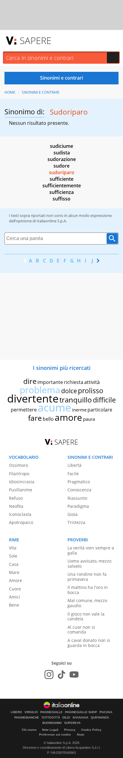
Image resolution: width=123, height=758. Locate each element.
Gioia (72, 514)
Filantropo (19, 473)
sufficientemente (61, 185)
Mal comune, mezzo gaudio (87, 603)
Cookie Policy (91, 729)
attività (92, 382)
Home (9, 92)
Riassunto (77, 498)
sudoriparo (61, 172)
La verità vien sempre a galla (90, 550)
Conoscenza (79, 490)
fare (35, 418)
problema (40, 390)
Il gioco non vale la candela (85, 616)
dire (29, 381)
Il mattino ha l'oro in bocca (87, 589)
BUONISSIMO (52, 722)
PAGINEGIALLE (51, 712)
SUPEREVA (72, 722)
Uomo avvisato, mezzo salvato (89, 563)
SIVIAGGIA (80, 717)
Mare (14, 572)
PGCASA (105, 712)
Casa (14, 564)
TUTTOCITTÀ (50, 717)
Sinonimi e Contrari (40, 92)
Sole (13, 556)
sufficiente (61, 179)
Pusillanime (20, 490)
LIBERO (16, 712)
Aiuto (80, 734)
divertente (33, 398)
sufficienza (61, 192)
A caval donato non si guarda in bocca (88, 642)
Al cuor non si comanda (81, 629)
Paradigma (78, 506)
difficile (104, 400)
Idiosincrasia (21, 481)
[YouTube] (74, 674)
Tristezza (76, 522)
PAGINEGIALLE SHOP (81, 712)
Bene (14, 605)
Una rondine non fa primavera (87, 576)
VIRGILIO (31, 712)
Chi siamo (29, 729)
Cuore (15, 589)
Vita (12, 548)
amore (68, 417)
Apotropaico (21, 522)
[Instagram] (49, 674)
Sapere (35, 40)
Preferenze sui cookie (55, 734)
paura (89, 419)
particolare (99, 409)
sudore (61, 165)
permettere (24, 409)
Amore (15, 580)
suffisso (61, 198)
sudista (61, 152)
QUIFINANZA (100, 717)
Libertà (74, 465)
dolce (69, 391)
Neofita (16, 506)
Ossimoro (18, 465)
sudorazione (61, 159)
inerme (79, 410)
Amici (14, 597)
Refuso (16, 498)
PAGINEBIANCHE (26, 717)
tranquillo (75, 400)
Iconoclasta (20, 514)
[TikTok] (61, 674)
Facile (73, 473)
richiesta (73, 382)
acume (54, 407)
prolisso (90, 390)
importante (50, 382)
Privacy (70, 729)
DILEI (66, 717)
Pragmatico (78, 481)
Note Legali (50, 729)
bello (48, 419)
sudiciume (61, 146)
